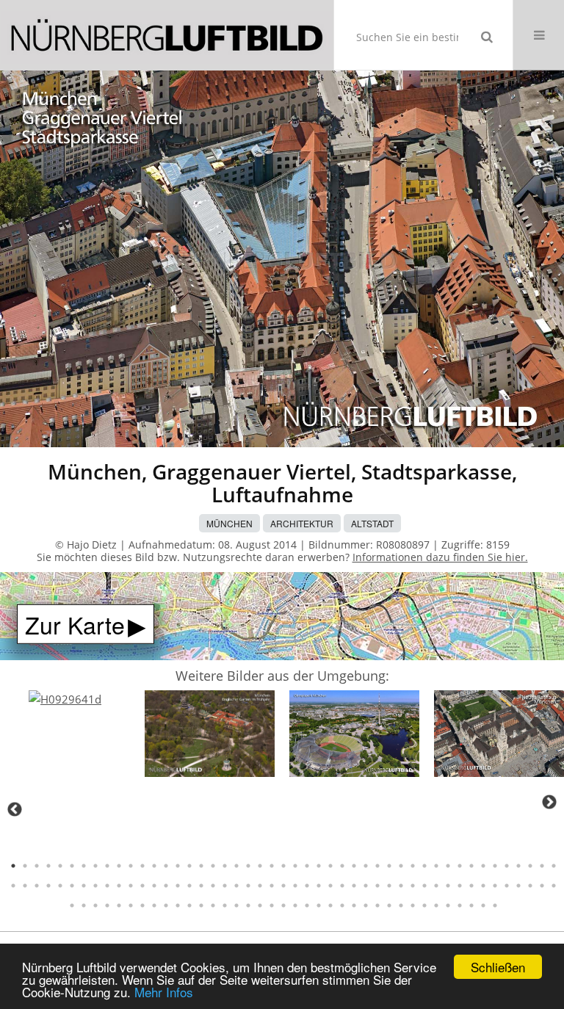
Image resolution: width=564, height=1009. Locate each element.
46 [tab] (542, 865)
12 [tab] (142, 865)
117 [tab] (330, 905)
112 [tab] (271, 905)
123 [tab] (401, 905)
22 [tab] (260, 865)
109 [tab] (236, 905)
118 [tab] (342, 905)
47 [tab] (553, 865)
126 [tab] (436, 905)
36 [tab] (424, 865)
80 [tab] (389, 885)
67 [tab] (236, 885)
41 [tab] (483, 865)
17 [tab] (201, 865)
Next (549, 802)
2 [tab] (25, 865)
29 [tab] (342, 865)
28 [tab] (330, 865)
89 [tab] (495, 885)
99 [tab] (119, 905)
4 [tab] (48, 865)
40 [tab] (471, 865)
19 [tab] (224, 865)
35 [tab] (412, 865)
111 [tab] (260, 905)
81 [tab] (401, 885)
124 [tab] (412, 905)
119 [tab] (354, 905)
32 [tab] (377, 865)
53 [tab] (72, 885)
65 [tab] (213, 885)
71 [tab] (283, 885)
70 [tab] (271, 885)
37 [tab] (436, 865)
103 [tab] (166, 905)
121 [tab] (377, 905)
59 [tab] (142, 885)
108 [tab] (224, 905)
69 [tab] (260, 885)
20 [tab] (236, 865)
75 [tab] (330, 885)
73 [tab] (307, 885)
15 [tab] (177, 865)
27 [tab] (318, 865)
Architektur (301, 523)
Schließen (498, 967)
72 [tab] (295, 885)
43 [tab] (506, 865)
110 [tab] (248, 905)
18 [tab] (213, 865)
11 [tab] (130, 865)
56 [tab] (107, 885)
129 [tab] (471, 905)
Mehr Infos (163, 992)
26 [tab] (307, 865)
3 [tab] (36, 865)
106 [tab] (201, 905)
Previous (14, 809)
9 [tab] (107, 865)
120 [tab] (365, 905)
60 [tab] (154, 885)
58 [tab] (130, 885)
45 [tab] (530, 865)
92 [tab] (530, 885)
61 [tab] (166, 885)
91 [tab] (518, 885)
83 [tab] (424, 885)
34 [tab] (401, 865)
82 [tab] (412, 885)
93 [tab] (542, 885)
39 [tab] (459, 865)
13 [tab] (154, 865)
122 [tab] (389, 905)
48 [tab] (13, 885)
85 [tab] (448, 885)
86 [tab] (459, 885)
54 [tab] (83, 885)
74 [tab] (318, 885)
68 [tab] (248, 885)
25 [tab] (295, 865)
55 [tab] (95, 885)
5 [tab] (60, 865)
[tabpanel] (65, 699)
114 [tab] (295, 905)
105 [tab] (189, 905)
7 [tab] (83, 865)
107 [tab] (213, 905)
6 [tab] (72, 865)
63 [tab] (189, 885)
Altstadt (372, 523)
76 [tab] (342, 885)
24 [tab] (283, 865)
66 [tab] (224, 885)
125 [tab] (424, 905)
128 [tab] (459, 905)
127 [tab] (448, 905)
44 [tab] (518, 865)
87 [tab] (471, 885)
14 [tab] (166, 865)
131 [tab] (495, 905)
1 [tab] (13, 865)
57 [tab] (119, 885)
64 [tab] (201, 885)
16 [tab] (189, 865)
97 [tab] (95, 905)
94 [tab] (553, 885)
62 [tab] (177, 885)
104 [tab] (177, 905)
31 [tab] (365, 865)
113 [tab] (283, 905)
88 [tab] (483, 885)
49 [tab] (25, 885)
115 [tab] (307, 905)
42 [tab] (495, 865)
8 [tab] (95, 865)
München (229, 523)
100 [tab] (130, 905)
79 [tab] (377, 885)
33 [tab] (389, 865)
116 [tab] (318, 905)
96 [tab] (83, 905)
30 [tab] (354, 865)
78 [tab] (365, 885)
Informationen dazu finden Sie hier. (440, 557)
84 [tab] (436, 885)
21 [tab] (248, 865)
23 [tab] (271, 865)
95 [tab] (72, 905)
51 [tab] (48, 885)
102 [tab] (154, 905)
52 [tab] (60, 885)
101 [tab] (142, 905)
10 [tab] (119, 865)
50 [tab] (36, 885)
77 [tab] (354, 885)
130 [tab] (483, 905)
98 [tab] (107, 905)
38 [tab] (448, 865)
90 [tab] (506, 885)
